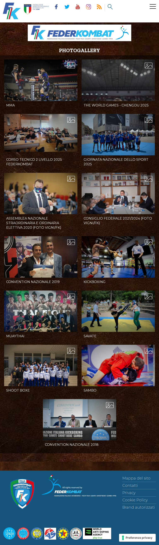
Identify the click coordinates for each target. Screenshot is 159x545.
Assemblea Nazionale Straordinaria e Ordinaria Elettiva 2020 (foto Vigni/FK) (33, 223)
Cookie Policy (135, 500)
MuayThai (15, 336)
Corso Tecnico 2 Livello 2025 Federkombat (34, 162)
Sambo (90, 390)
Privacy (128, 493)
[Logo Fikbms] (79, 42)
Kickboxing (95, 282)
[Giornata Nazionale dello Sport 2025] (118, 138)
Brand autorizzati (138, 507)
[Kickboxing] (118, 260)
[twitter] (66, 7)
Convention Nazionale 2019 (33, 282)
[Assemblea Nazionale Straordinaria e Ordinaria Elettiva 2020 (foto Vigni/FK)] (40, 197)
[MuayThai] (40, 314)
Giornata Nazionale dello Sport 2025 (116, 162)
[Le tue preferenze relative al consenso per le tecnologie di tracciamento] (137, 538)
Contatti (130, 485)
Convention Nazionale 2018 (72, 445)
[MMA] (40, 84)
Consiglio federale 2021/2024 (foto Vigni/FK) (118, 220)
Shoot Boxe (18, 390)
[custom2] (110, 7)
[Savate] (118, 315)
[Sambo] (118, 369)
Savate (90, 336)
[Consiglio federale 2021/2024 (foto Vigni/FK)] (118, 197)
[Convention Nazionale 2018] (79, 423)
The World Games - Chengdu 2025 (116, 105)
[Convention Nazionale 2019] (40, 264)
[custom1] (99, 7)
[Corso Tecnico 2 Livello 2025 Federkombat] (40, 133)
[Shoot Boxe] (40, 372)
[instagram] (88, 7)
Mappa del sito (136, 478)
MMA (10, 105)
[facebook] (56, 7)
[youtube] (77, 7)
